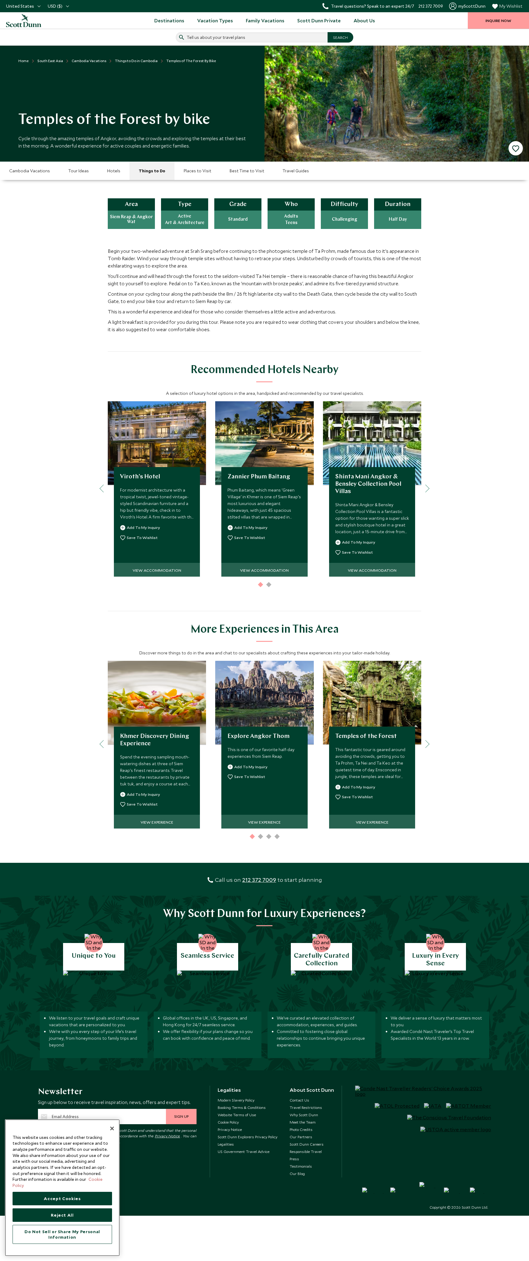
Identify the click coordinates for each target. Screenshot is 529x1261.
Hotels (113, 171)
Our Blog (297, 1173)
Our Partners (301, 1136)
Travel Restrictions (306, 1107)
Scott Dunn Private (319, 20)
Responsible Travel (306, 1151)
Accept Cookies (62, 1198)
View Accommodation (157, 570)
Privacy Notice (167, 1135)
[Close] (112, 1128)
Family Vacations (265, 20)
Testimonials (301, 1166)
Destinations (169, 20)
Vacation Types (215, 20)
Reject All (62, 1215)
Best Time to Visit (247, 171)
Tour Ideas (78, 171)
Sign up (181, 1116)
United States (20, 6)
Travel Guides (296, 171)
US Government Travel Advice (243, 1151)
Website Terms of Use (237, 1114)
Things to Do (152, 171)
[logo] (30, 20)
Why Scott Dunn (304, 1114)
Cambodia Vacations (29, 171)
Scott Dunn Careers (307, 1144)
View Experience (157, 822)
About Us (364, 20)
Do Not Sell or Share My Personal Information (62, 1234)
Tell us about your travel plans (216, 37)
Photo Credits (301, 1129)
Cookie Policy (228, 1122)
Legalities (226, 1144)
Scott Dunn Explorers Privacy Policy (247, 1136)
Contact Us (299, 1100)
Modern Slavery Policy (236, 1100)
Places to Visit (197, 171)
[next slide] (425, 488)
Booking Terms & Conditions (242, 1107)
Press (294, 1158)
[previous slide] (103, 488)
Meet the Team (303, 1122)
